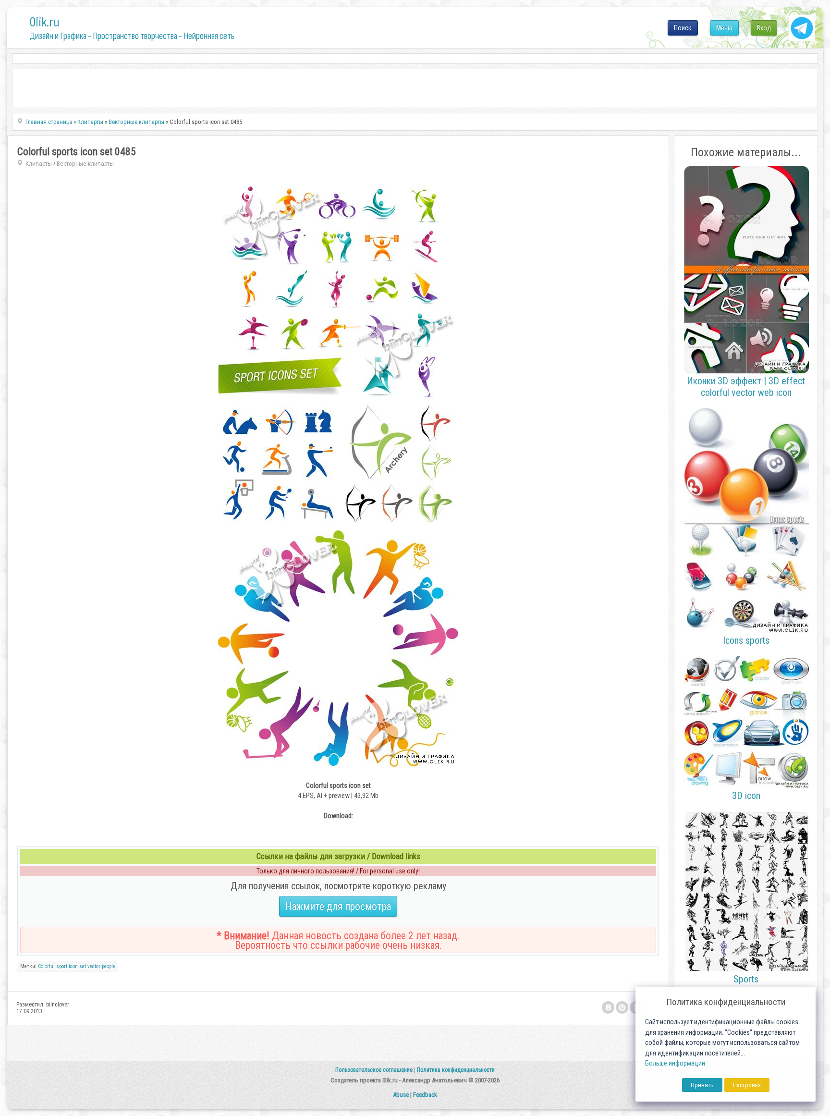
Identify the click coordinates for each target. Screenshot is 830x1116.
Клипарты (38, 163)
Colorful (46, 966)
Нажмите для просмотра (338, 906)
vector (93, 966)
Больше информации (675, 1063)
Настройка (747, 1085)
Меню (724, 28)
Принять (702, 1085)
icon (73, 966)
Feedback (425, 1094)
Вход (764, 28)
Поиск (683, 28)
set (82, 966)
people (108, 966)
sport (61, 966)
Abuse (401, 1094)
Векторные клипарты (85, 163)
